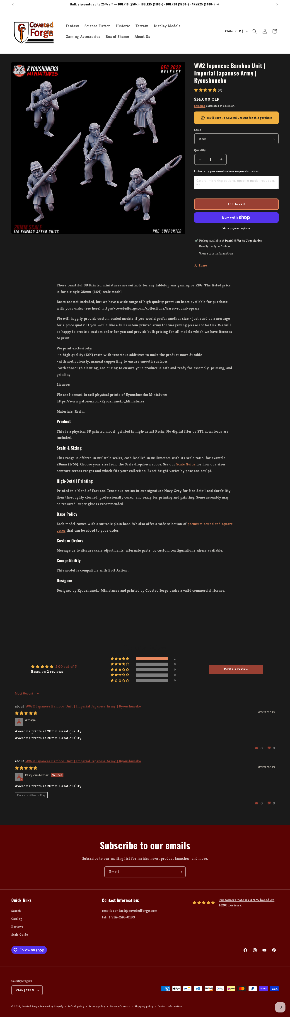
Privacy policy (97, 1006)
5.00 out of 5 (66, 666)
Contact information (170, 1006)
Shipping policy (144, 1006)
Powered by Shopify (51, 1006)
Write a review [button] (236, 669)
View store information (216, 253)
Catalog (16, 919)
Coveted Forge (30, 1006)
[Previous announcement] (13, 4)
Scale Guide (185, 464)
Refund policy (76, 1006)
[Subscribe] (180, 871)
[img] (26, 713)
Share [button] (203, 265)
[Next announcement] (277, 4)
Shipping (199, 105)
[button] (255, 31)
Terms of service (120, 1006)
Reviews (17, 927)
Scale (197, 130)
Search (16, 910)
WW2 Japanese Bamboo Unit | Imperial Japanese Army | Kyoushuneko (83, 706)
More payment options (236, 228)
